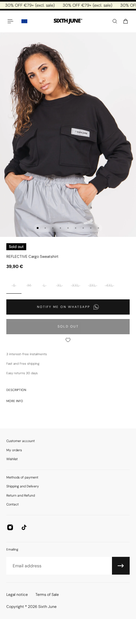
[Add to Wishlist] (68, 340)
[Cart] (125, 21)
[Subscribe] (121, 566)
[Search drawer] (114, 21)
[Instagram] (10, 527)
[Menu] (11, 21)
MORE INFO (14, 401)
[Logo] (68, 21)
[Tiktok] (24, 527)
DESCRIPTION (16, 390)
